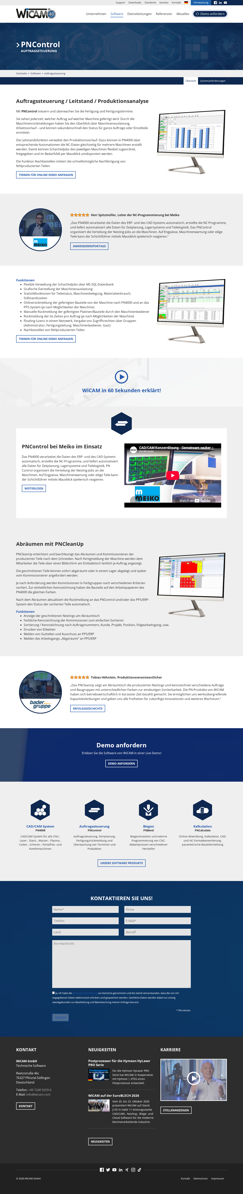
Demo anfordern (212, 14)
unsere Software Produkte (121, 863)
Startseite (21, 73)
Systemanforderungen (213, 80)
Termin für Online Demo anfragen (46, 175)
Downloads (135, 2)
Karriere (163, 2)
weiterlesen (33, 488)
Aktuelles (182, 14)
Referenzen (164, 14)
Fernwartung (201, 2)
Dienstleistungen (139, 14)
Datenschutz (200, 1178)
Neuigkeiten (100, 1141)
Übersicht (190, 80)
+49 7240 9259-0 (39, 1090)
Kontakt (176, 2)
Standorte (150, 2)
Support (120, 2)
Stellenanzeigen (176, 1110)
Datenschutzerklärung (85, 993)
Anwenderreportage (89, 246)
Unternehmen (96, 14)
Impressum (217, 1178)
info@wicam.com (38, 1094)
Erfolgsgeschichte (88, 708)
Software (116, 14)
